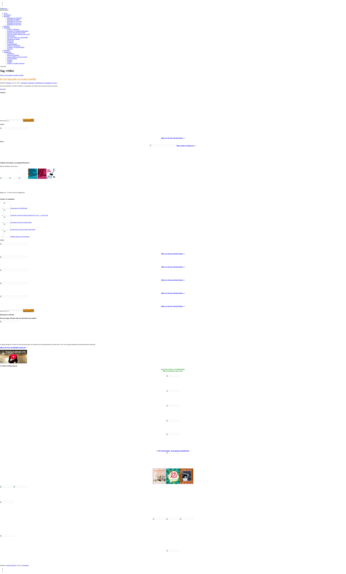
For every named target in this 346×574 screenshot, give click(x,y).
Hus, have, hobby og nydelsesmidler (17, 37)
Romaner (9, 60)
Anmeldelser (7, 15)
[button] (4, 10)
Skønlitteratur (7, 52)
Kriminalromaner (12, 58)
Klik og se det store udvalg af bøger (172, 138)
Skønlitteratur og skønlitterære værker (46, 83)
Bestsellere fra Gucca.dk (14, 23)
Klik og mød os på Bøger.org (185, 145)
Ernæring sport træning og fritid (16, 32)
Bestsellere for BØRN (13, 19)
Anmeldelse (23, 83)
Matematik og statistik (13, 39)
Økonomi (10, 49)
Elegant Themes (11, 565)
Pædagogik (10, 40)
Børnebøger (10, 53)
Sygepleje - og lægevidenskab (15, 47)
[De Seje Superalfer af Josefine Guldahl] (12, 75)
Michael (9, 83)
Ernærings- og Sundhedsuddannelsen (17, 31)
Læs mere (3, 89)
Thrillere (9, 62)
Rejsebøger (10, 42)
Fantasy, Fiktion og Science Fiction (17, 57)
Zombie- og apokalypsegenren (16, 63)
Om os (5, 13)
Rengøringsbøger (12, 44)
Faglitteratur (7, 28)
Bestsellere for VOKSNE (14, 18)
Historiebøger (11, 36)
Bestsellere (7, 16)
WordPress (26, 565)
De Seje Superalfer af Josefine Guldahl (18, 79)
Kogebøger (7, 50)
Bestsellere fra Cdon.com (14, 21)
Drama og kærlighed (13, 55)
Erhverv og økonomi (13, 29)
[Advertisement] (13, 107)
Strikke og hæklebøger (13, 45)
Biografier (6, 26)
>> (184, 138)
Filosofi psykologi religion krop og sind (18, 34)
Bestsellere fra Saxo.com (14, 24)
